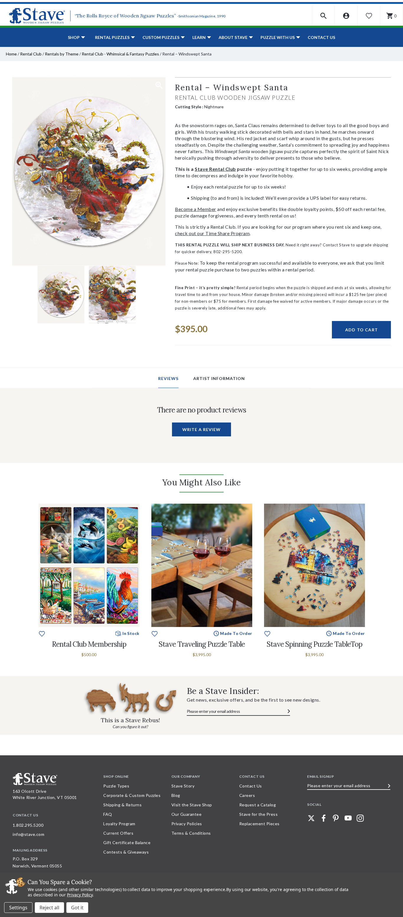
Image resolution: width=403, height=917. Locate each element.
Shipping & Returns (122, 804)
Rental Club (31, 53)
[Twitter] (311, 818)
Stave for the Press (258, 814)
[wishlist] (42, 633)
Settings (18, 907)
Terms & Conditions (191, 833)
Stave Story (183, 785)
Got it (77, 907)
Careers (247, 795)
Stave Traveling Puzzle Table (202, 644)
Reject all (49, 907)
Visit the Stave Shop (191, 804)
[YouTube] (348, 818)
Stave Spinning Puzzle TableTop (314, 644)
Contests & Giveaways (126, 851)
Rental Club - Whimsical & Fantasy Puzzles (120, 53)
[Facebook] (324, 818)
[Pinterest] (336, 818)
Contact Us (321, 37)
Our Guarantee (186, 814)
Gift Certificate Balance (126, 842)
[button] (323, 16)
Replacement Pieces (259, 823)
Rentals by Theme (61, 53)
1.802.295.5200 (28, 825)
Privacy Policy (80, 895)
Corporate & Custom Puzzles (131, 795)
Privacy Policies (186, 823)
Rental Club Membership (89, 644)
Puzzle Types (116, 785)
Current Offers (118, 833)
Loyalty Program (119, 823)
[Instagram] (360, 818)
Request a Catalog (257, 804)
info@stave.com (28, 834)
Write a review (201, 429)
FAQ (107, 814)
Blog (175, 795)
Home (11, 53)
